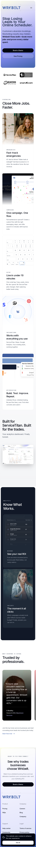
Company (23, 816)
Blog (21, 812)
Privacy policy (24, 832)
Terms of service (25, 828)
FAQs (4, 812)
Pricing (4, 808)
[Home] (11, 7)
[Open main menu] (31, 7)
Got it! (18, 842)
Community (6, 832)
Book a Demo (18, 50)
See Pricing (18, 56)
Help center (6, 828)
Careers (22, 808)
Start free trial (7, 733)
